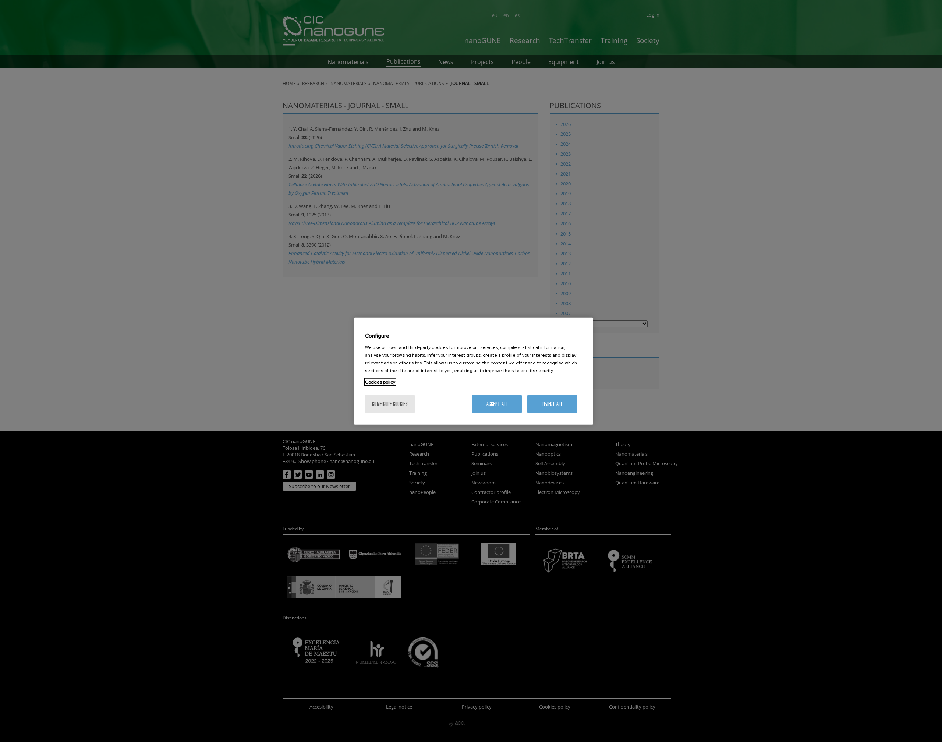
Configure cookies (390, 403)
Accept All (497, 403)
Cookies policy (380, 382)
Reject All (552, 403)
